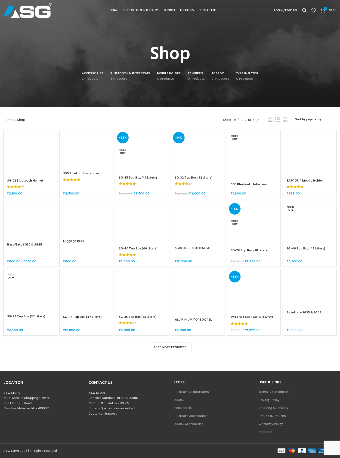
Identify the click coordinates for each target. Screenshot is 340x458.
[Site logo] (27, 10)
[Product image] (30, 153)
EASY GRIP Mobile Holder (305, 180)
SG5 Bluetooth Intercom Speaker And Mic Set (249, 187)
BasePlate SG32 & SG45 (24, 244)
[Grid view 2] (270, 120)
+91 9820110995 (126, 398)
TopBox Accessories (188, 424)
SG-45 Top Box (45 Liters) (138, 177)
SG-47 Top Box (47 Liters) (82, 317)
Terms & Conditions (274, 392)
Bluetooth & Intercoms (191, 392)
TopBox (178, 400)
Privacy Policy (269, 400)
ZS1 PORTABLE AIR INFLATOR (252, 317)
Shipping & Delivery (273, 408)
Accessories (182, 408)
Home (7, 120)
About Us (265, 432)
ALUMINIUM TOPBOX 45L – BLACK (194, 322)
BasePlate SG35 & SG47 (304, 312)
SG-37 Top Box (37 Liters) (26, 316)
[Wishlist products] (313, 10)
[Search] (304, 10)
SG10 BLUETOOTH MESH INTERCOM (192, 250)
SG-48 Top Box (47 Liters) (306, 248)
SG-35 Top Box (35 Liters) (137, 317)
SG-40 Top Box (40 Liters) (138, 248)
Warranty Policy (271, 424)
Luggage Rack (73, 241)
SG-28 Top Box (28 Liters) (249, 250)
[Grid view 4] (285, 120)
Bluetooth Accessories (190, 416)
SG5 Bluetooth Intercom (81, 173)
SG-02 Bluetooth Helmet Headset (25, 183)
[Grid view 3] (277, 120)
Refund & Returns (272, 416)
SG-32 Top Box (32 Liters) (193, 177)
